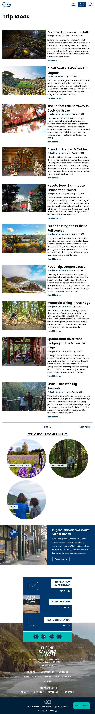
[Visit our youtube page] (43, 636)
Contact (63, 672)
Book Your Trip (82, 5)
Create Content (32, 677)
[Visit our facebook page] (36, 636)
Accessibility (47, 672)
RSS (46, 427)
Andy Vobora (56, 77)
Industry (69, 692)
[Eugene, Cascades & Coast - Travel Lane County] (6, 4)
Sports (38, 692)
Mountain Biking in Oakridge (69, 303)
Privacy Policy (63, 677)
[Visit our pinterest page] (51, 636)
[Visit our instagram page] (59, 636)
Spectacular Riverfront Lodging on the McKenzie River (66, 344)
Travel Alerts (73, 5)
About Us (32, 672)
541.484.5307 (47, 666)
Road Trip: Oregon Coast (66, 266)
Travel (25, 692)
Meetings (53, 692)
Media (48, 677)
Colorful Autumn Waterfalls (68, 32)
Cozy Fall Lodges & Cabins (68, 149)
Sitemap (47, 681)
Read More (53, 61)
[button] (80, 705)
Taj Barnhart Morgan (59, 36)
